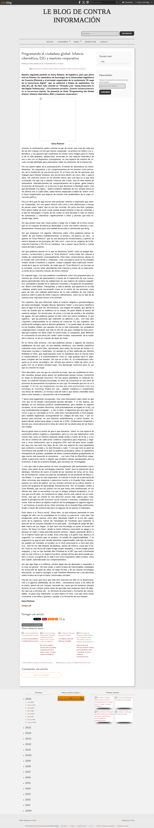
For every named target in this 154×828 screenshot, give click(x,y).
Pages (75, 42)
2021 (28, 749)
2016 (28, 777)
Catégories (62, 42)
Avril (29, 714)
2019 (28, 760)
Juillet (29, 705)
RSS (103, 61)
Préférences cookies (122, 826)
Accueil (50, 42)
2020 (28, 755)
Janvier (29, 722)
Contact (104, 42)
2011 (27, 805)
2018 (28, 766)
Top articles (64, 826)
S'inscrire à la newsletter (32, 625)
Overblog (132, 820)
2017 (27, 771)
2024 (28, 733)
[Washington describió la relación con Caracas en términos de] (104, 720)
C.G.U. (91, 826)
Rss (71, 698)
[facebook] (79, 2)
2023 (28, 738)
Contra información (39, 826)
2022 (28, 744)
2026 (28, 698)
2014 (28, 788)
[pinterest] (87, 2)
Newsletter (90, 42)
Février (29, 719)
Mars (29, 716)
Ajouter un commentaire (41, 675)
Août (29, 702)
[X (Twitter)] (83, 2)
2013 (28, 794)
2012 (28, 799)
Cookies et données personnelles (105, 826)
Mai (28, 711)
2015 (28, 782)
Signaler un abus (82, 826)
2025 (28, 727)
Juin (28, 708)
